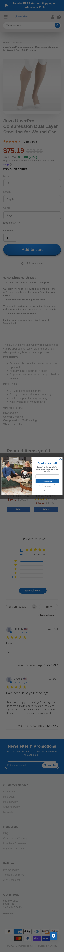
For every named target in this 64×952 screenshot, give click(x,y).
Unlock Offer (47, 481)
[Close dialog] (60, 458)
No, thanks (47, 491)
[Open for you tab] (53, 936)
